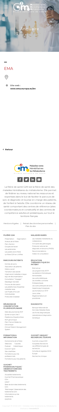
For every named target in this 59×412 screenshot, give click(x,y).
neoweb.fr (34, 408)
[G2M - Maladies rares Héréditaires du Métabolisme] (29, 7)
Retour (9, 149)
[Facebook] (20, 179)
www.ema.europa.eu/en (23, 88)
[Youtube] (39, 179)
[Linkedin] (32, 179)
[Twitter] (26, 179)
